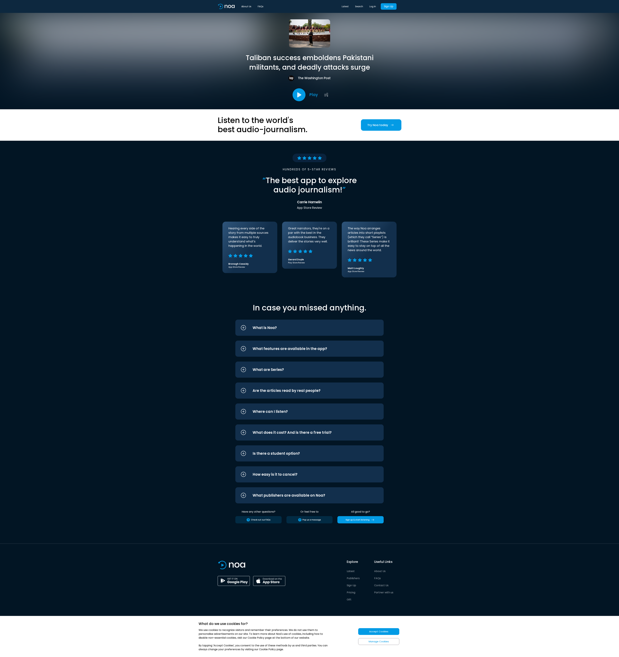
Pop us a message (312, 519)
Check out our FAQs (260, 519)
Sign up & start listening (357, 519)
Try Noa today (377, 125)
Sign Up (388, 6)
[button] (303, 328)
